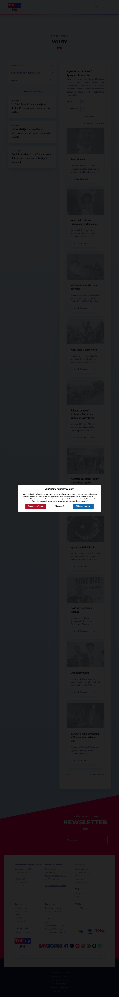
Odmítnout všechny (36, 506)
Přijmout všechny (83, 506)
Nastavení (59, 506)
